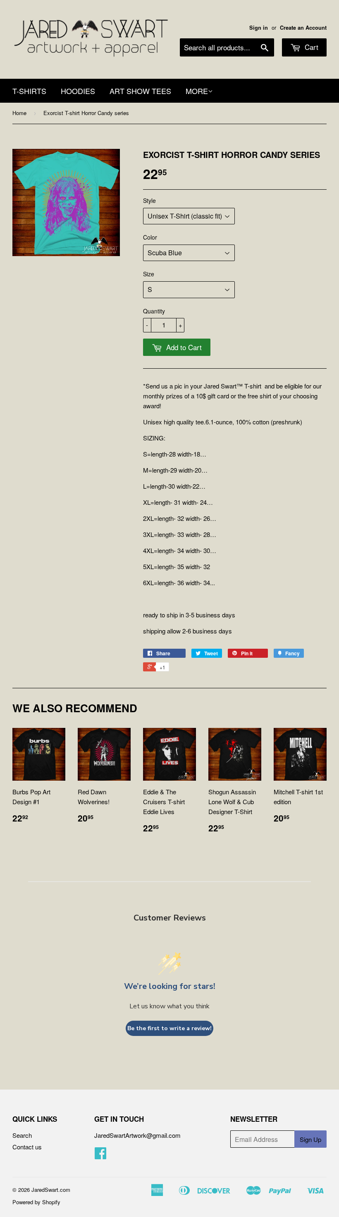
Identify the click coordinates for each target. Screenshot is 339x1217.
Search (22, 1135)
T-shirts (29, 90)
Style (149, 200)
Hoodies (78, 90)
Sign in (258, 27)
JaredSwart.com (50, 1189)
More (197, 90)
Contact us (27, 1146)
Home (19, 113)
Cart (310, 47)
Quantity (154, 311)
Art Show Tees (140, 90)
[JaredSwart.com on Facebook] (100, 1155)
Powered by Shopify (36, 1202)
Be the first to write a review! (169, 1028)
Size (148, 274)
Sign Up (310, 1139)
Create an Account (303, 27)
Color (150, 237)
